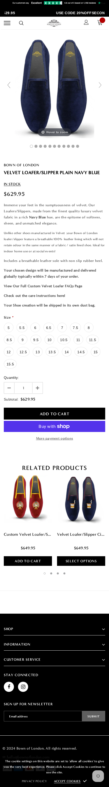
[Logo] (54, 23)
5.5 (22, 328)
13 (37, 352)
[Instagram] (23, 687)
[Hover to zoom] (54, 87)
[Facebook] (9, 687)
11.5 (92, 340)
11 (78, 340)
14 (67, 352)
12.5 (23, 352)
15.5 (10, 364)
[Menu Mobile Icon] (7, 23)
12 (9, 352)
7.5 (75, 328)
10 (49, 340)
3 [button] (58, 573)
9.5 (36, 340)
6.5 (48, 328)
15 (96, 352)
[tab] (54, 467)
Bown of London (21, 165)
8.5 (9, 340)
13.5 (52, 352)
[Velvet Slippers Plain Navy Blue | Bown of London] (31, 146)
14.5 (81, 352)
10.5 (63, 340)
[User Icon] (86, 23)
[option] (28, 519)
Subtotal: (11, 399)
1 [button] (45, 573)
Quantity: (11, 378)
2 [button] (51, 573)
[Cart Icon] (101, 23)
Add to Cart (28, 561)
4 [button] (64, 573)
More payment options (54, 438)
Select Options (81, 561)
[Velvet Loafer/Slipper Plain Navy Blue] (36, 146)
